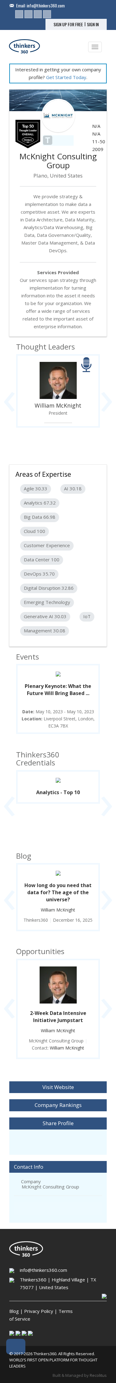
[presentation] (9, 396)
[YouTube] (47, 14)
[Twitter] (28, 14)
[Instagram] (38, 14)
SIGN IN (93, 24)
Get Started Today (66, 77)
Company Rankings (58, 1104)
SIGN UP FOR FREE (68, 24)
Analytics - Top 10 (58, 792)
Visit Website (58, 1087)
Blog (14, 1311)
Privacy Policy (38, 1311)
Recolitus (98, 1375)
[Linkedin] (19, 14)
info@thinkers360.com (46, 5)
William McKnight (58, 405)
